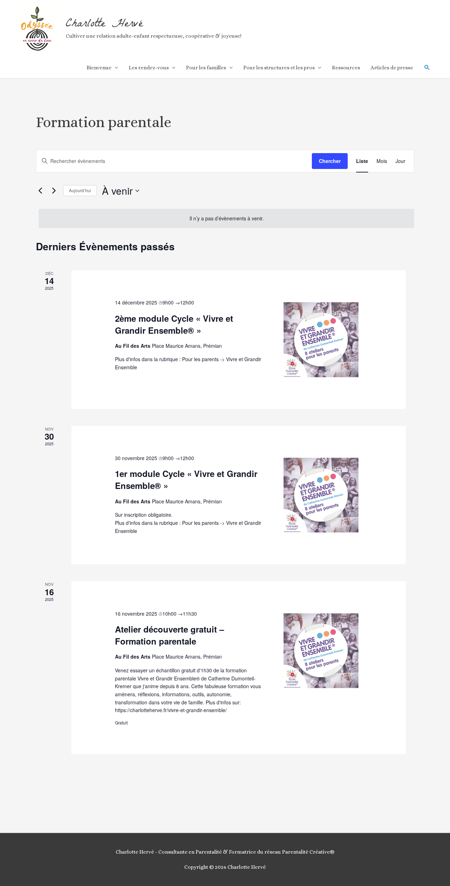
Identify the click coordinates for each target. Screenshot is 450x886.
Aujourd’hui (80, 190)
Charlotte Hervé (104, 24)
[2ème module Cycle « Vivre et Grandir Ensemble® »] (321, 340)
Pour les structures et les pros (279, 67)
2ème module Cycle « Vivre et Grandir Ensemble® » (174, 324)
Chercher (330, 160)
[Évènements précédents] (40, 191)
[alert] (226, 218)
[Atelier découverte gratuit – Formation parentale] (321, 651)
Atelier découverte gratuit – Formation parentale (169, 635)
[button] (427, 67)
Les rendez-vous (149, 67)
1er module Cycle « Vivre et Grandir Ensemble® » (186, 479)
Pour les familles (206, 67)
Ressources (346, 67)
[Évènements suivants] (54, 191)
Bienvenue (98, 67)
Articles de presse (392, 67)
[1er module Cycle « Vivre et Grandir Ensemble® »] (321, 495)
